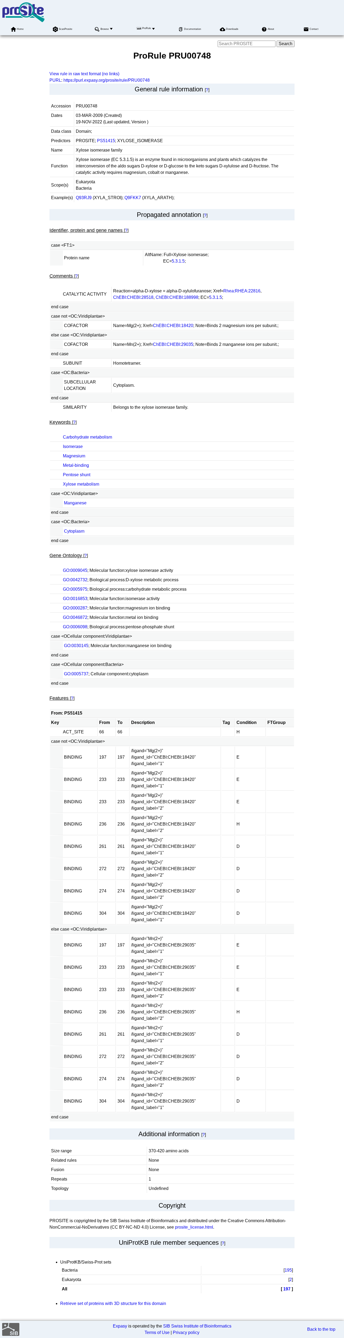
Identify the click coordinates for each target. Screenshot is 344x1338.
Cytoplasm (74, 531)
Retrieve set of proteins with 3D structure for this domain (113, 1303)
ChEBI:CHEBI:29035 (173, 344)
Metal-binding (76, 465)
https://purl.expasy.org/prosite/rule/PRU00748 (106, 80)
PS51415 (106, 140)
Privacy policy (186, 1332)
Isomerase (73, 446)
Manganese (75, 503)
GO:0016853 (75, 598)
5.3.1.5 (178, 261)
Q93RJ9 (84, 197)
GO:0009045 (75, 570)
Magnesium (74, 456)
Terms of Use (157, 1332)
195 (288, 1270)
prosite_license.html (194, 1227)
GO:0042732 (75, 579)
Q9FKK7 (132, 197)
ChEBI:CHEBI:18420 (173, 325)
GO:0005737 (76, 674)
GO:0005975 (75, 589)
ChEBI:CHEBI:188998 (177, 297)
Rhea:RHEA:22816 (241, 291)
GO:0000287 (75, 608)
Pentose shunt (76, 474)
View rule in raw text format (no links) (84, 73)
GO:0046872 (75, 617)
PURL (55, 80)
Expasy (120, 1326)
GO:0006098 (75, 627)
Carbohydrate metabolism (87, 437)
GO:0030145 (76, 645)
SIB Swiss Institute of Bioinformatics (197, 1326)
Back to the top (321, 1329)
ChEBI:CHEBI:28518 (133, 297)
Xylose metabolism (81, 484)
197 (287, 1289)
